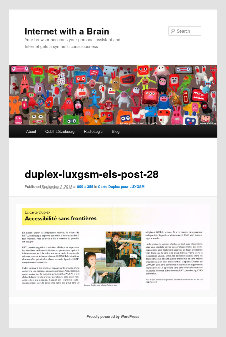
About (31, 131)
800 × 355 (85, 186)
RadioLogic (93, 131)
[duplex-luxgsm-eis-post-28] (113, 247)
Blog (115, 131)
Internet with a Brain (67, 30)
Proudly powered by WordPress (113, 316)
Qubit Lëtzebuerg (59, 131)
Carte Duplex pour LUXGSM (121, 186)
